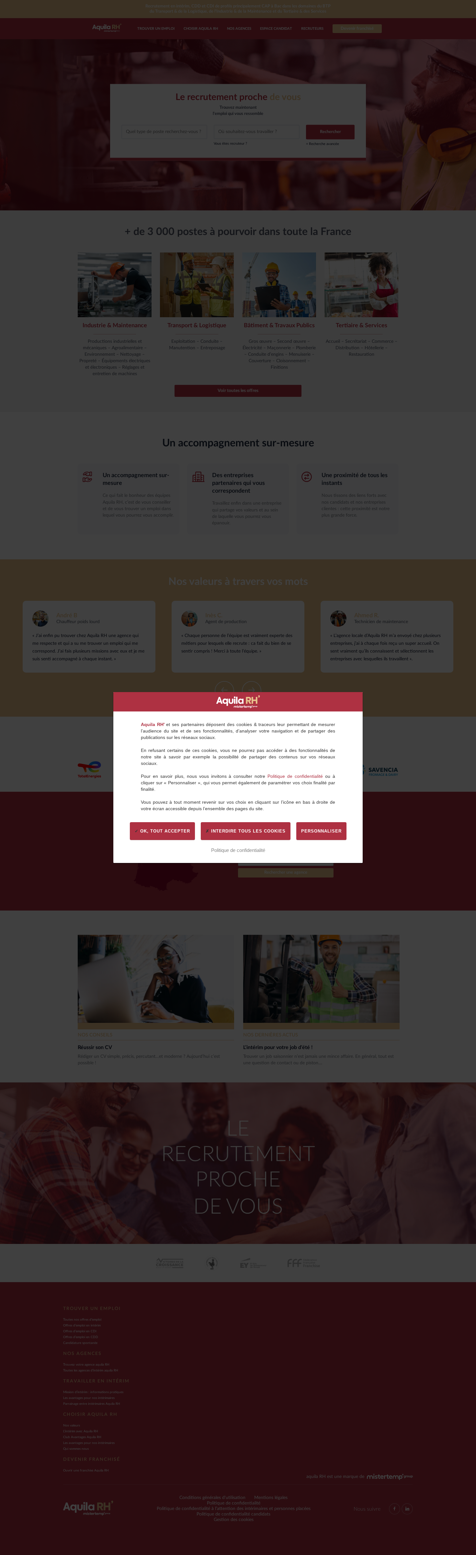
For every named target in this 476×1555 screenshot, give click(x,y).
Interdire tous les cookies (248, 831)
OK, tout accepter (164, 831)
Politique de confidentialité (295, 776)
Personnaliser (321, 831)
